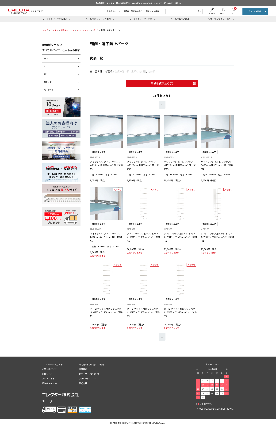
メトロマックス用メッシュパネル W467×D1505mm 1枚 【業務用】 (143, 312)
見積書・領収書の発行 (132, 11)
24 (203, 393)
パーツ (96, 30)
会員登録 (212, 13)
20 (217, 389)
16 (198, 389)
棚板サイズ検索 (152, 11)
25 (207, 393)
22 (226, 389)
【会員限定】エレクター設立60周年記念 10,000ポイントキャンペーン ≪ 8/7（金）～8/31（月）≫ (138, 3)
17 (203, 389)
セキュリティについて (89, 373)
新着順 (108, 71)
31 (203, 397)
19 (212, 389)
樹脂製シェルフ (67, 30)
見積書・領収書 (49, 383)
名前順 (151, 71)
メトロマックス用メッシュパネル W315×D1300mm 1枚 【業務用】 (143, 237)
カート (233, 10)
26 (212, 393)
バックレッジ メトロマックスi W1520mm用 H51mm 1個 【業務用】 (180, 165)
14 (222, 385)
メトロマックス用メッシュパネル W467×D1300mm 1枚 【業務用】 (106, 312)
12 (212, 385)
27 (217, 393)
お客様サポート (113, 11)
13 (217, 385)
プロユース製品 (254, 11)
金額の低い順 (122, 71)
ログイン (223, 13)
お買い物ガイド (49, 369)
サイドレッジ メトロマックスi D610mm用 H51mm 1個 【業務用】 (106, 237)
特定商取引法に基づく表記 (91, 364)
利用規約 (83, 369)
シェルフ (54, 30)
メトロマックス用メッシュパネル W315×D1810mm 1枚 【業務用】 (217, 237)
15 (226, 385)
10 (203, 385)
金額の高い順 (138, 71)
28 (222, 393)
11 (207, 385)
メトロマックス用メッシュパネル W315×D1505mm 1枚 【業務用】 (180, 237)
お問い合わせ (48, 373)
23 (198, 393)
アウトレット (48, 378)
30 (198, 397)
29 (226, 393)
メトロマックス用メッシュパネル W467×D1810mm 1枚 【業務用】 (180, 312)
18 (207, 389)
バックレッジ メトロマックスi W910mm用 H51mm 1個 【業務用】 (106, 165)
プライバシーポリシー (89, 378)
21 (222, 389)
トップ (45, 30)
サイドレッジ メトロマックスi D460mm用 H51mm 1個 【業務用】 (217, 165)
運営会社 (83, 383)
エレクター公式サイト (52, 364)
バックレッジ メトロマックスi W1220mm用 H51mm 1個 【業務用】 (143, 165)
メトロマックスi (83, 30)
